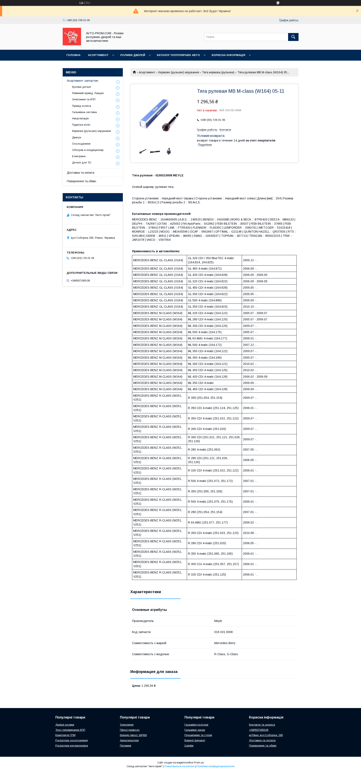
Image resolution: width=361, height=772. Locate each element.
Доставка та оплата (80, 172)
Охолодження (81, 143)
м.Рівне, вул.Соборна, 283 (266, 735)
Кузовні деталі (81, 86)
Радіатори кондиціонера (71, 745)
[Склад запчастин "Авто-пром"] (72, 44)
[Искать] (293, 37)
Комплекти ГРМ (65, 735)
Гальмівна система (84, 112)
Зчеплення (126, 724)
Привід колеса (81, 105)
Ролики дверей (132, 55)
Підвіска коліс (81, 124)
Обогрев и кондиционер (88, 150)
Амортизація (80, 118)
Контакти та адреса (262, 724)
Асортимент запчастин (82, 80)
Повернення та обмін (81, 181)
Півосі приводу (130, 729)
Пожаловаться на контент (179, 766)
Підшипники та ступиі (198, 735)
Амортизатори (129, 740)
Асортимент (98, 55)
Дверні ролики (64, 724)
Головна (73, 55)
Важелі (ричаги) (194, 740)
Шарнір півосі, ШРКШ (133, 735)
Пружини (125, 745)
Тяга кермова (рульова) (218, 72)
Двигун (76, 137)
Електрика (78, 156)
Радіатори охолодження (71, 740)
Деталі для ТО (81, 162)
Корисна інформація (228, 55)
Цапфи (188, 745)
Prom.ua (199, 762)
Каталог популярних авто (178, 55)
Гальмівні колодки (196, 724)
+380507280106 (258, 729)
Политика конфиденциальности (215, 766)
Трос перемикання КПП (70, 729)
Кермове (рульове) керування (178, 72)
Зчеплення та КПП (83, 99)
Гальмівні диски (194, 729)
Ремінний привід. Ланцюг (88, 93)
